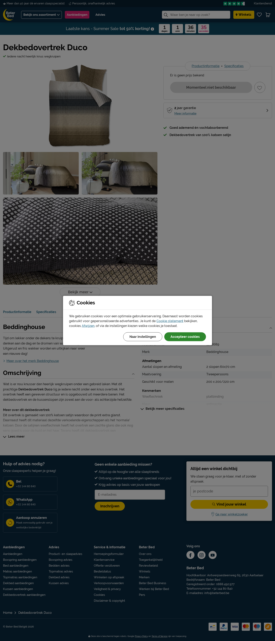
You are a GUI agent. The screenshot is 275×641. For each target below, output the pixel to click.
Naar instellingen (142, 337)
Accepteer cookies (185, 337)
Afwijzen (88, 326)
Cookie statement (169, 321)
